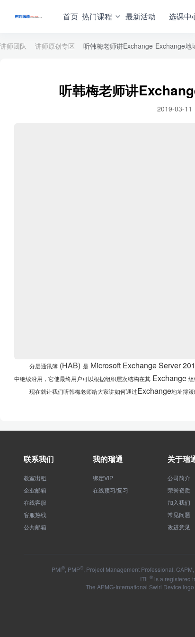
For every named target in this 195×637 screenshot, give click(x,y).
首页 (70, 16)
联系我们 (39, 458)
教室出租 (35, 478)
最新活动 (140, 16)
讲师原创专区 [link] (55, 46)
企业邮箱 (35, 490)
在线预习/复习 (110, 490)
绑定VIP (103, 478)
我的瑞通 (108, 458)
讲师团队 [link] (13, 46)
